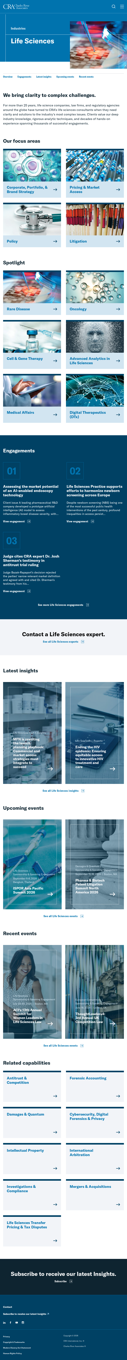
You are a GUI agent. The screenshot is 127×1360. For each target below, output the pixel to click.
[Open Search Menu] (114, 6)
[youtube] (16, 1322)
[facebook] (10, 1322)
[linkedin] (4, 1322)
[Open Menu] (122, 6)
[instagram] (23, 1322)
